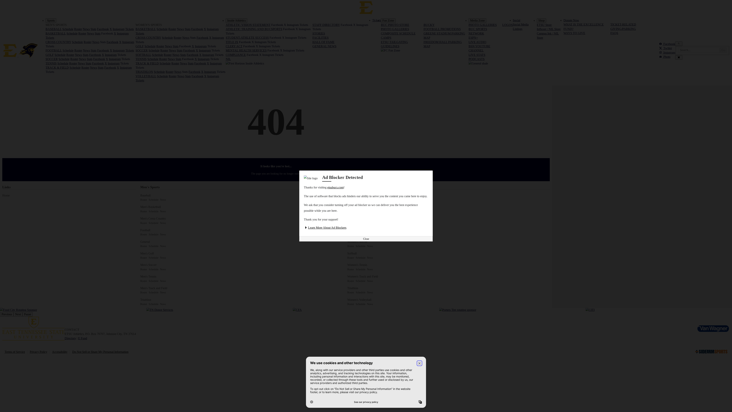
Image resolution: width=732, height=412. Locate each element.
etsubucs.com (335, 187)
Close (366, 238)
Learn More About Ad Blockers (327, 227)
